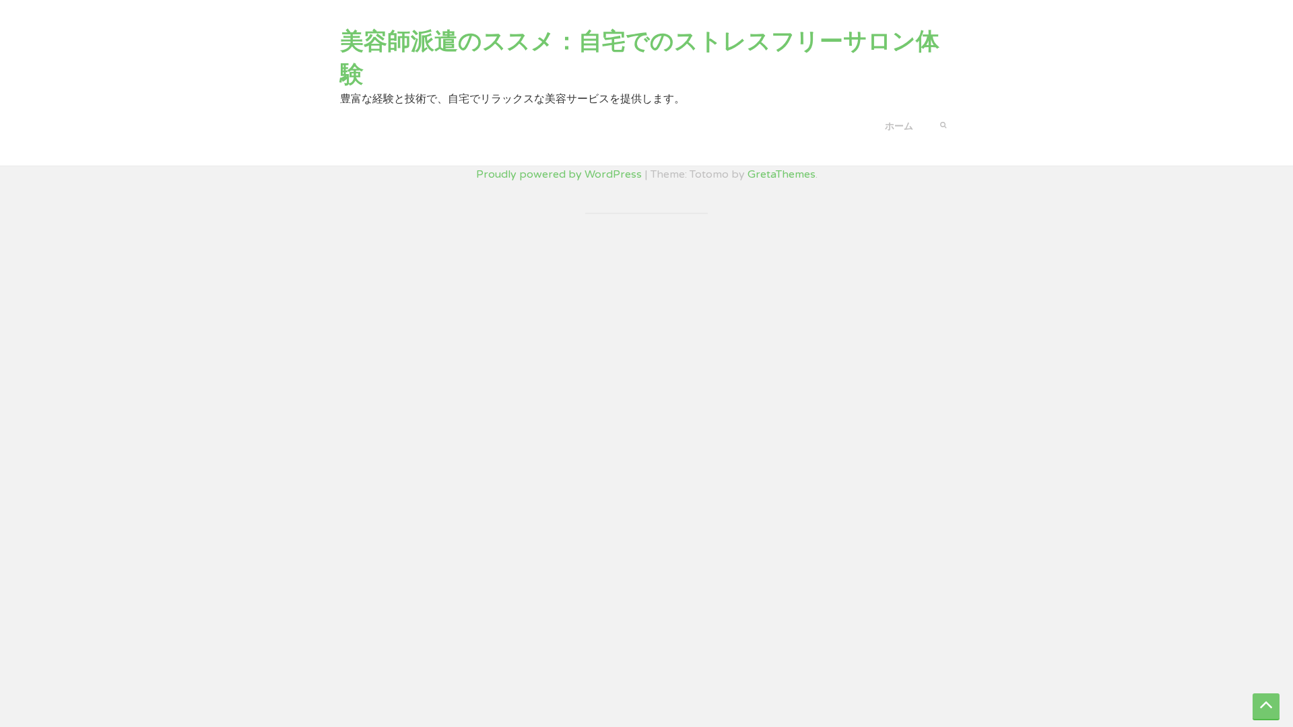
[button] (943, 124)
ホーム (899, 126)
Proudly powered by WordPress (559, 174)
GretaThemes (782, 174)
